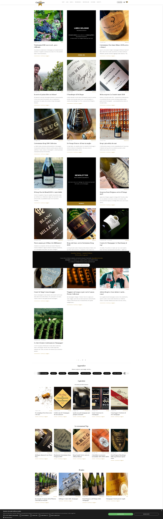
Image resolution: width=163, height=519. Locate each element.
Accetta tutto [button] (120, 514)
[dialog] (81, 514)
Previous (35, 373)
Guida (71, 2)
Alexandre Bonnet (73, 373)
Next (128, 373)
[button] (39, 517)
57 (82, 360)
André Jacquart (117, 373)
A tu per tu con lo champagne (40, 373)
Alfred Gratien (97, 373)
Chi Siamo (93, 2)
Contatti (99, 2)
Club (67, 2)
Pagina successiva (85, 360)
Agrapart (53, 373)
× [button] (161, 510)
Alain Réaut (62, 373)
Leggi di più (73, 513)
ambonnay (107, 373)
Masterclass (86, 2)
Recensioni (77, 2)
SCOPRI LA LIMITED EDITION (81, 265)
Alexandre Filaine (86, 373)
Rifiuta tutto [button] (146, 514)
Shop (63, 2)
